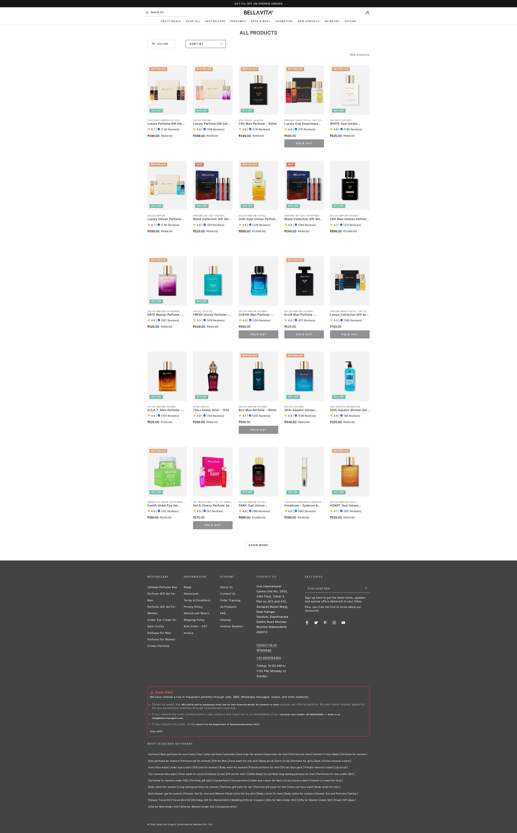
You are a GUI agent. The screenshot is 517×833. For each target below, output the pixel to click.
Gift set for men (235, 774)
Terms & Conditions (197, 600)
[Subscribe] (367, 588)
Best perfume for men (174, 754)
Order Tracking (230, 600)
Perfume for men (300, 754)
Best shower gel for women (165, 793)
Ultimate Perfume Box (162, 587)
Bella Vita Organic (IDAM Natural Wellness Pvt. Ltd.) (185, 824)
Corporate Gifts (226, 806)
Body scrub (267, 760)
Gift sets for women (205, 767)
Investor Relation (231, 626)
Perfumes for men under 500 (335, 774)
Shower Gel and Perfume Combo (335, 793)
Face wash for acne (191, 774)
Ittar (200, 754)
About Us (226, 587)
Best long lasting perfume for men (294, 774)
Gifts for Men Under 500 (281, 800)
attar (193, 754)
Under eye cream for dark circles (270, 780)
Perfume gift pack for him (270, 786)
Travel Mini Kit (181, 800)
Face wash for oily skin (243, 760)
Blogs (187, 587)
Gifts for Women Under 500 (315, 800)
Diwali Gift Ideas (344, 800)
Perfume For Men (159, 633)
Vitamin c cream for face (325, 780)
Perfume (153, 754)
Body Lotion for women (299, 793)
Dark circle (283, 760)
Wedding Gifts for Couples (247, 800)
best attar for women (250, 754)
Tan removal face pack (162, 774)
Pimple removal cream (319, 767)
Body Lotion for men (270, 793)
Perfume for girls (302, 760)
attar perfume (213, 754)
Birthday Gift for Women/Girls (210, 800)
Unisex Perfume (158, 645)
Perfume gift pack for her (236, 786)
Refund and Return (196, 613)
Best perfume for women (163, 760)
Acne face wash (158, 767)
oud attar (229, 754)
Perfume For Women (161, 639)
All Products (228, 606)
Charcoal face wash (300, 786)
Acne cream (300, 780)
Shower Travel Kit (159, 800)
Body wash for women (233, 767)
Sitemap (225, 619)
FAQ (223, 613)
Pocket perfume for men (264, 767)
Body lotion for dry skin (240, 793)
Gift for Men (219, 760)
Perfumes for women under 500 (168, 780)
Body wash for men (327, 786)
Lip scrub (340, 767)
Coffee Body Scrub (259, 774)
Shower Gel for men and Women (204, 793)
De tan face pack (292, 767)
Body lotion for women (162, 786)
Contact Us (227, 593)
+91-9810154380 (268, 658)
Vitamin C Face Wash (326, 754)
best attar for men (276, 754)
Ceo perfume (239, 780)
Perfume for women (353, 754)
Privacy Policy (193, 606)
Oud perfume (221, 780)
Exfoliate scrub (214, 774)
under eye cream (180, 767)
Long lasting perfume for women (198, 786)
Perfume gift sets (200, 780)
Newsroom (191, 593)
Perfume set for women (195, 760)
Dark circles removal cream (332, 760)
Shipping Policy (194, 619)
